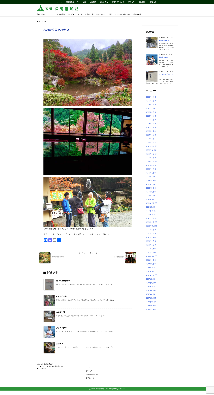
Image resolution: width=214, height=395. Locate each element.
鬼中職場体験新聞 (63, 280)
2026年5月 (151, 101)
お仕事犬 (59, 343)
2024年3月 (151, 142)
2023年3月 (151, 169)
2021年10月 (151, 203)
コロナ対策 (60, 312)
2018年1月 (151, 268)
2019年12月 (151, 256)
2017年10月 (151, 275)
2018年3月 (151, 264)
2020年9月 (151, 230)
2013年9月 (151, 309)
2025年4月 (151, 123)
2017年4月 (151, 294)
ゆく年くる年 (61, 296)
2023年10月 (151, 150)
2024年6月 (151, 135)
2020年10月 (151, 226)
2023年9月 (151, 154)
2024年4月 (151, 139)
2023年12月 (151, 146)
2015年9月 (151, 305)
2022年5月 (151, 188)
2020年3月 (151, 245)
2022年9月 (151, 180)
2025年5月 (151, 120)
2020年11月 (151, 222)
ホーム (40, 21)
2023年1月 (151, 177)
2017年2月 (151, 302)
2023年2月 (151, 173)
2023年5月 (151, 161)
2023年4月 (151, 165)
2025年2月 (151, 131)
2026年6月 (151, 97)
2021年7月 (151, 211)
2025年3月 (151, 127)
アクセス (89, 371)
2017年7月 (151, 286)
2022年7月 (151, 184)
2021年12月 (151, 199)
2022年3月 (151, 192)
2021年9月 (151, 207)
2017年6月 (151, 290)
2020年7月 (151, 237)
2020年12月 (151, 218)
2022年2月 (151, 195)
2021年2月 (151, 214)
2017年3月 (151, 298)
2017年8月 (151, 283)
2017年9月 (151, 279)
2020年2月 (151, 249)
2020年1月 (151, 252)
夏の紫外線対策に (164, 40)
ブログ (49, 21)
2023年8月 (151, 158)
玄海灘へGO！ (163, 57)
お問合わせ (90, 378)
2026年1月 (151, 108)
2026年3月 (151, 104)
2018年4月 (151, 260)
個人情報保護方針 (92, 374)
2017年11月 (151, 271)
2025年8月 (151, 112)
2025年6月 (151, 116)
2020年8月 (151, 233)
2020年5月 (151, 241)
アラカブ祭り (61, 328)
